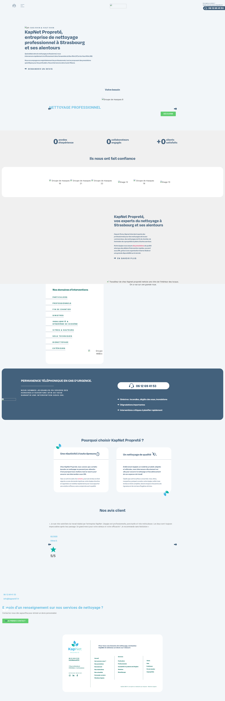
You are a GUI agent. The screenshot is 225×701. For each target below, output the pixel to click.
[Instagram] (71, 676)
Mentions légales (152, 686)
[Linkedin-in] (74, 676)
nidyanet (145, 686)
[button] (49, 108)
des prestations (138, 246)
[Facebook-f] (78, 676)
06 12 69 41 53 (146, 385)
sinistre (80, 479)
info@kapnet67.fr (11, 599)
